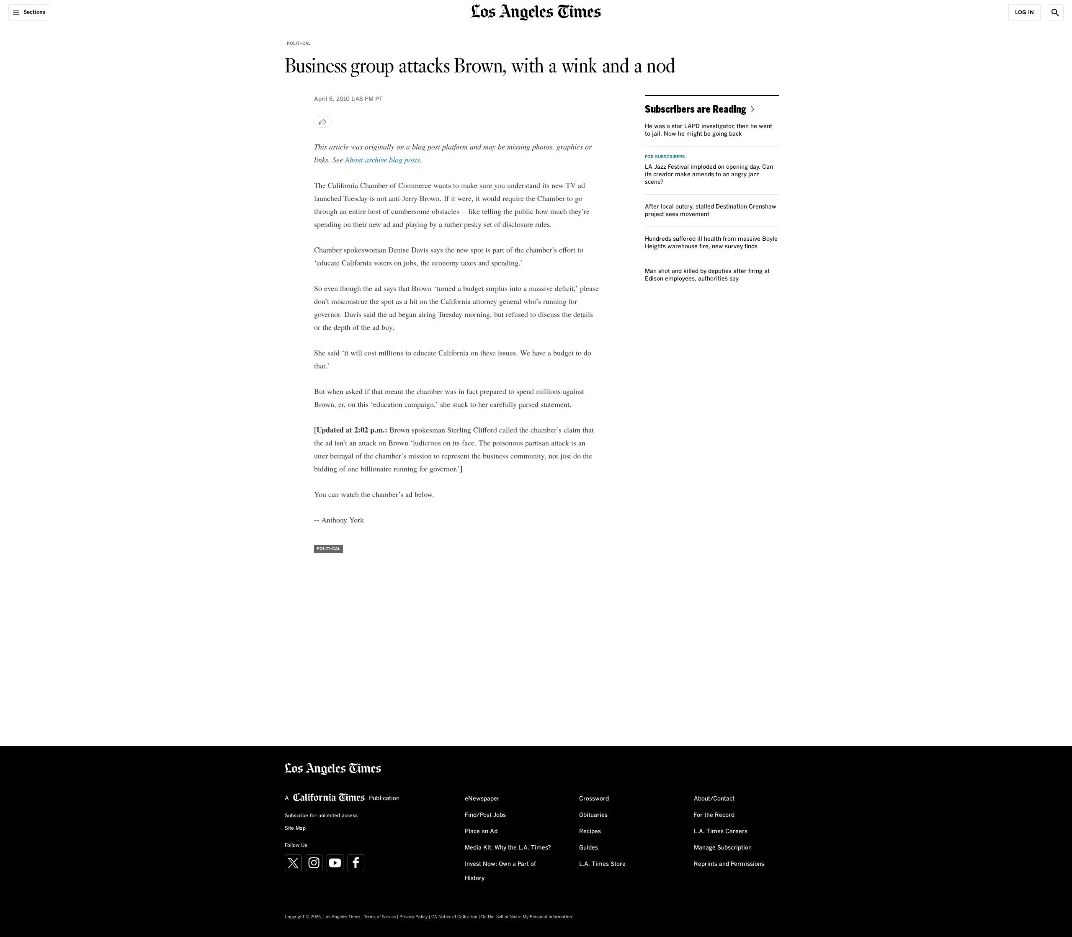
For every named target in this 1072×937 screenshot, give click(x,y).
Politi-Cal (299, 43)
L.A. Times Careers (720, 831)
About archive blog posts (382, 159)
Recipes (590, 831)
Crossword (594, 799)
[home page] (536, 11)
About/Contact (714, 799)
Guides (588, 848)
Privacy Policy (413, 917)
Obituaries (593, 815)
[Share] (323, 122)
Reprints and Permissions (729, 864)
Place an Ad (481, 831)
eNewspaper (482, 799)
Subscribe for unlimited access (321, 816)
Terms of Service (380, 917)
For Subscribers (665, 157)
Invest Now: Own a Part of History (500, 871)
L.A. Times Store (602, 864)
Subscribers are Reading (695, 109)
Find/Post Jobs (485, 815)
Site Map (295, 828)
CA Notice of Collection (454, 917)
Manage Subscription (723, 848)
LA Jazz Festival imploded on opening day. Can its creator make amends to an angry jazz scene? (709, 174)
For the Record (714, 815)
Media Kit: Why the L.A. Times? (508, 848)
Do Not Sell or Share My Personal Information (526, 917)
